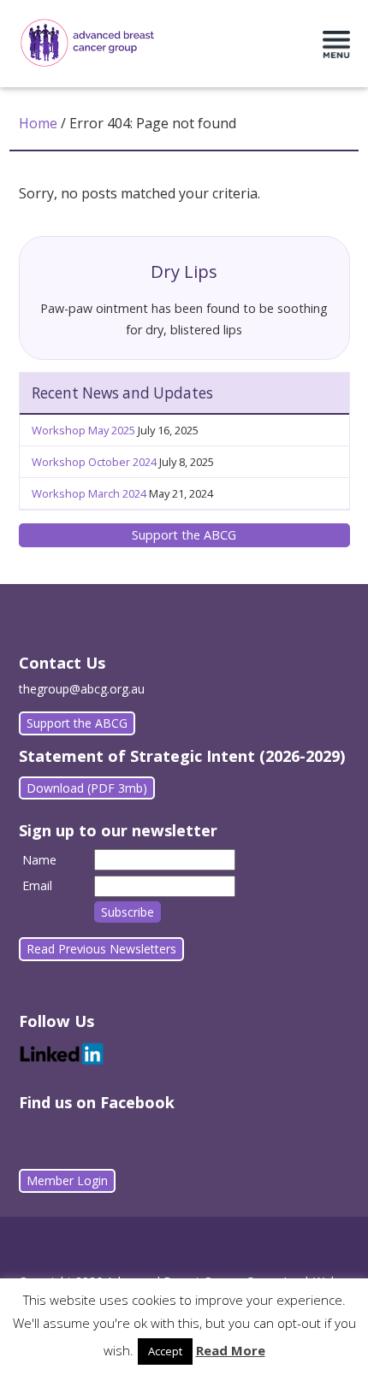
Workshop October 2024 (94, 461)
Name (39, 860)
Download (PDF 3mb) (87, 788)
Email (37, 885)
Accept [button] (165, 1351)
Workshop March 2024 (89, 493)
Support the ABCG (184, 535)
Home (38, 123)
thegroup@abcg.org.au (82, 689)
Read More (230, 1350)
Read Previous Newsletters (101, 949)
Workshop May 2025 (83, 430)
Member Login (67, 1180)
